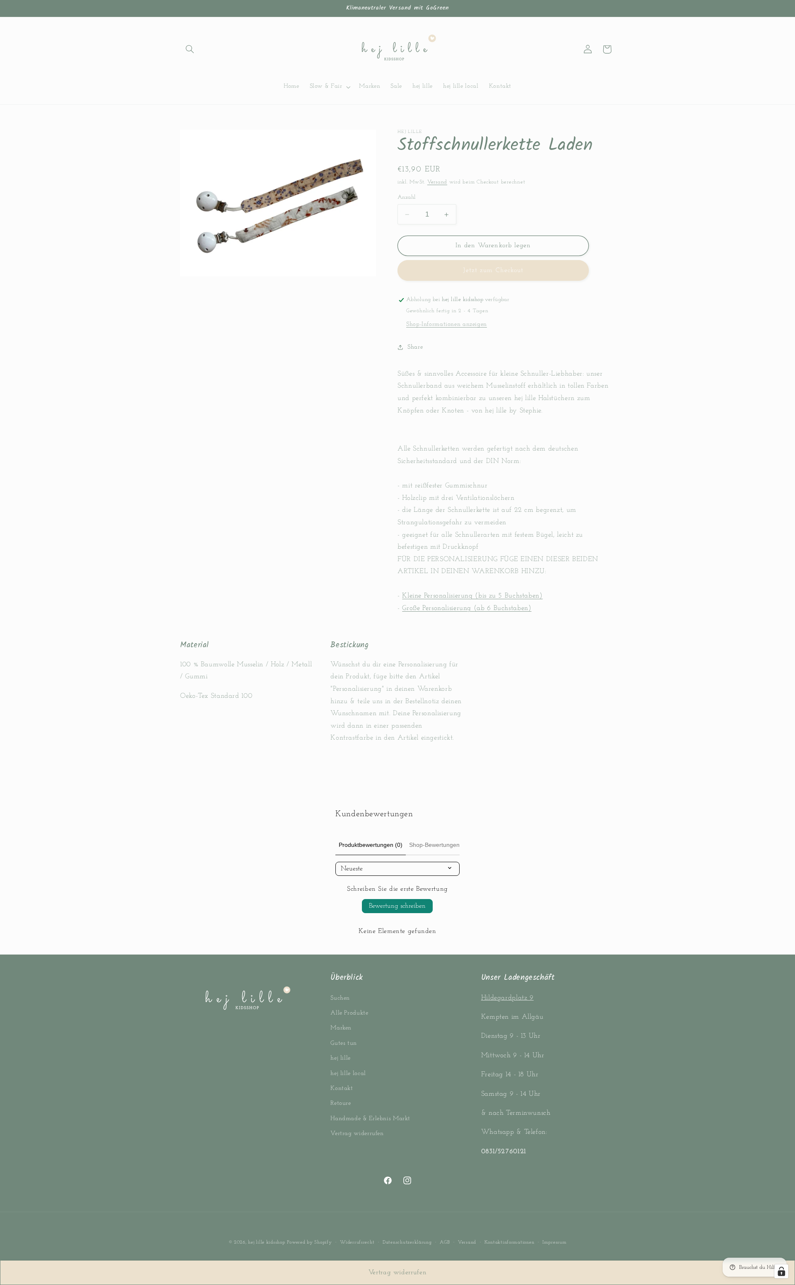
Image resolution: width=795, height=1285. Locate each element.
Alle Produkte (349, 1013)
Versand (437, 182)
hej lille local (348, 1073)
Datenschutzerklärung (407, 1242)
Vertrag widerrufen (356, 1134)
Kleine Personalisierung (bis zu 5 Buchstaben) (472, 596)
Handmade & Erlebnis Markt (370, 1119)
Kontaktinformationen (509, 1242)
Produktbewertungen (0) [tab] (370, 844)
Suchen (340, 998)
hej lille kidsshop (266, 1242)
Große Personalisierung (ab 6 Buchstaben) (466, 608)
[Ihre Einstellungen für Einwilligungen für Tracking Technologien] (781, 1271)
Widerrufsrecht (357, 1242)
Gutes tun (343, 1043)
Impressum (554, 1242)
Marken (341, 1028)
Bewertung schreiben (397, 906)
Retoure (340, 1104)
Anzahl (407, 197)
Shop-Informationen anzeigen (446, 324)
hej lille (340, 1058)
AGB (445, 1242)
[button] (189, 49)
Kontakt (341, 1088)
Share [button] (415, 347)
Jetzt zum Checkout (493, 270)
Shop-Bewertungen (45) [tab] (440, 844)
